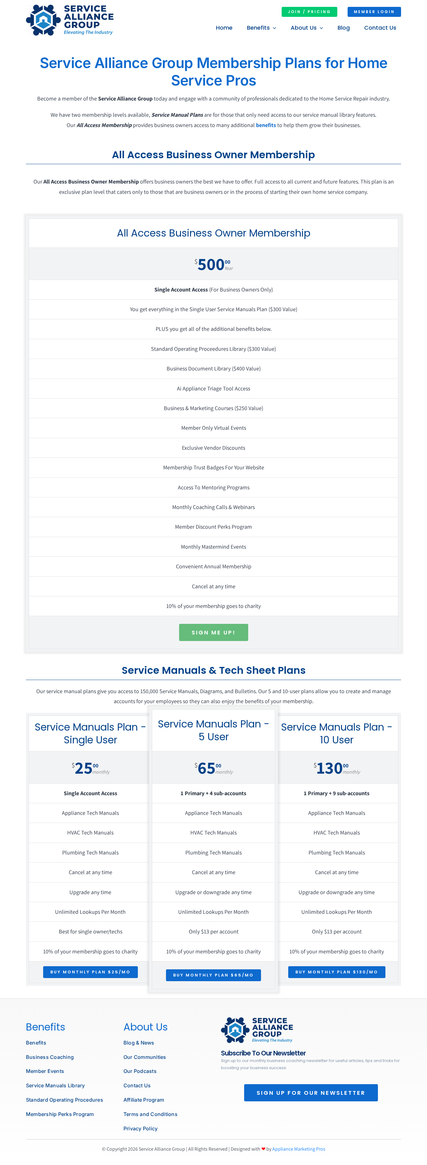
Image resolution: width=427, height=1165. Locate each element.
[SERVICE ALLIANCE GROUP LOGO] (69, 7)
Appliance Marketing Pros (298, 1149)
